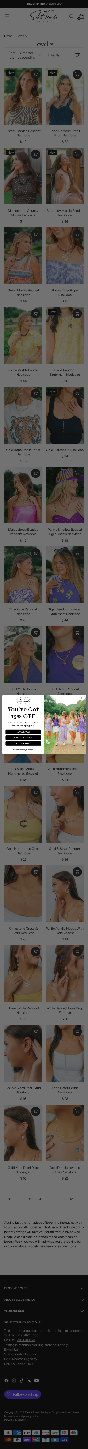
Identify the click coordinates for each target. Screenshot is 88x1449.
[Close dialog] (83, 698)
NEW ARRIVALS (23, 731)
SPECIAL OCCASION (23, 737)
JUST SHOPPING (23, 743)
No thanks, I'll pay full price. (23, 750)
